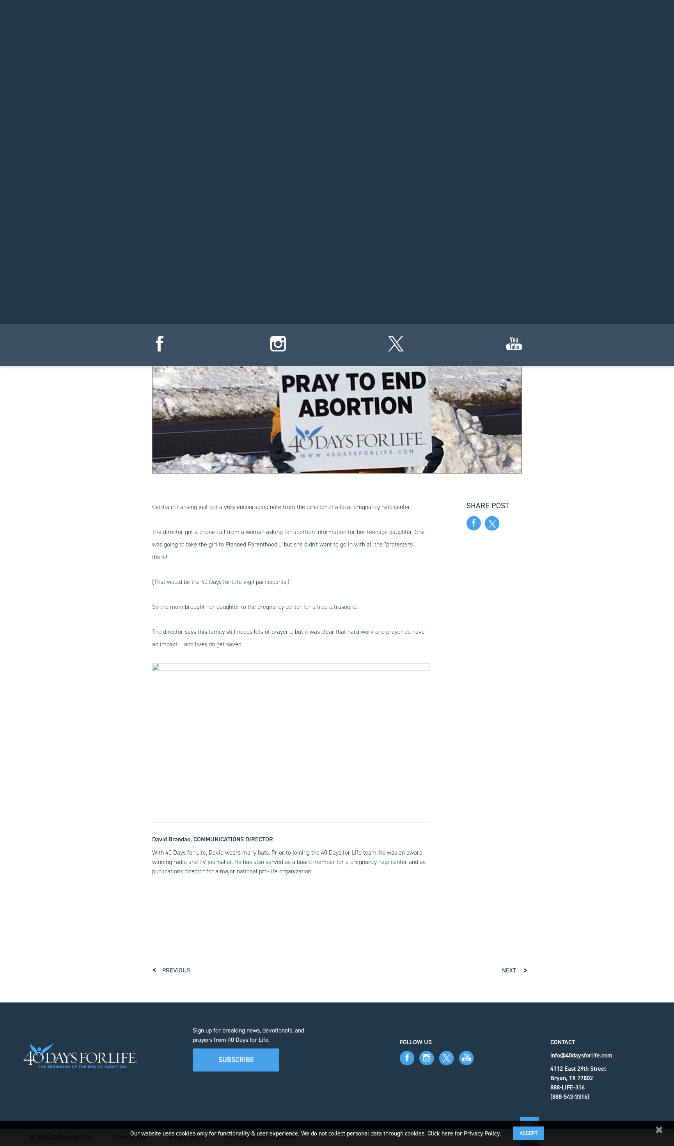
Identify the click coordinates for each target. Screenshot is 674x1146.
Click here (440, 1133)
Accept (528, 1133)
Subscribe (236, 1059)
